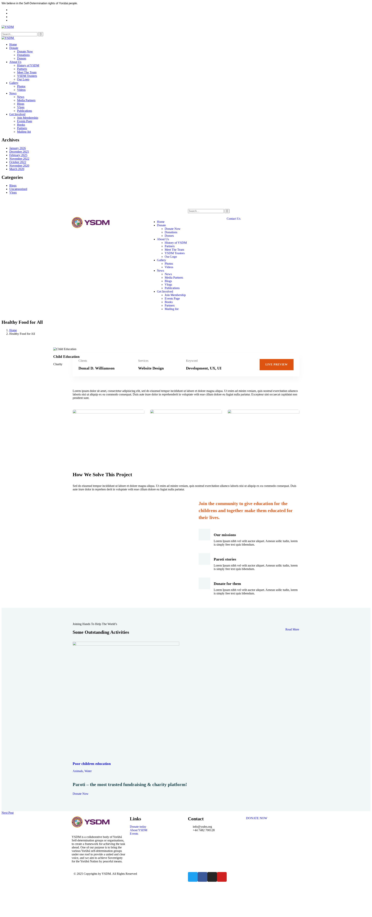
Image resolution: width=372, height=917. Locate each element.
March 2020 (16, 169)
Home (13, 330)
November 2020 (19, 165)
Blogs (12, 185)
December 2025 (19, 151)
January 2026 (17, 148)
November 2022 (19, 158)
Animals (78, 771)
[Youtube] (222, 877)
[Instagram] (212, 877)
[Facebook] (202, 877)
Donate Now (81, 793)
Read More (292, 629)
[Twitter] (193, 877)
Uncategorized (18, 189)
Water (88, 771)
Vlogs (13, 192)
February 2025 (18, 155)
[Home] (90, 227)
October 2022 (17, 162)
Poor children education (92, 764)
